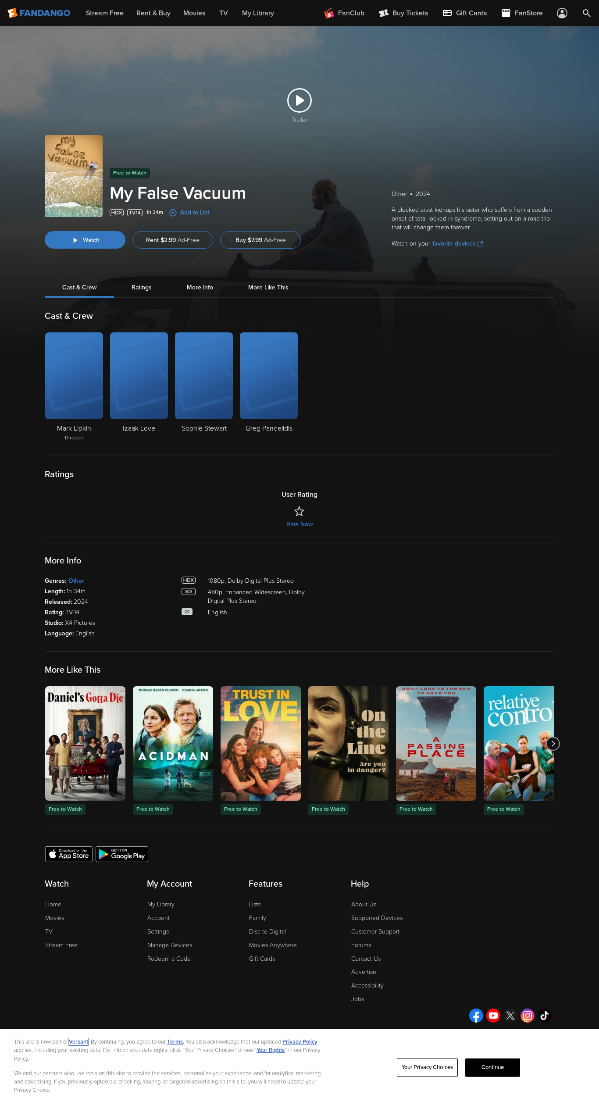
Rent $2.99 (173, 240)
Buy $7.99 (260, 240)
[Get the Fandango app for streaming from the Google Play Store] (122, 854)
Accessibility (367, 985)
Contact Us (366, 958)
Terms (175, 1041)
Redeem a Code (169, 958)
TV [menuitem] (223, 13)
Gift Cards (262, 958)
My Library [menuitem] (258, 13)
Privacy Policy (299, 1041)
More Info (200, 287)
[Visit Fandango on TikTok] (544, 1015)
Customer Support (375, 931)
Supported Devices (377, 918)
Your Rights (271, 1050)
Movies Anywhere (273, 945)
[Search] (586, 13)
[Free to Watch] (85, 743)
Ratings (142, 287)
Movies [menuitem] (194, 13)
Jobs (357, 999)
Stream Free (61, 945)
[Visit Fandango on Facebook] (476, 1015)
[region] (299, 1067)
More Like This (268, 287)
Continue (492, 1067)
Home (53, 904)
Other (76, 581)
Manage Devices (169, 945)
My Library (161, 904)
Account (158, 918)
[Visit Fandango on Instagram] (527, 1015)
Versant (78, 1041)
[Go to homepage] (39, 13)
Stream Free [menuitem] (105, 13)
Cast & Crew (79, 287)
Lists (254, 904)
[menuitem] (464, 13)
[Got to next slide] (553, 743)
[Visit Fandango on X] (510, 1015)
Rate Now (299, 524)
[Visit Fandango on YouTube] (493, 1015)
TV (49, 931)
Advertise (363, 972)
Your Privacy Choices (427, 1067)
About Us (363, 904)
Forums (361, 945)
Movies (54, 918)
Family (257, 918)
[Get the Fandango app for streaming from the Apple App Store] (69, 854)
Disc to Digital (267, 931)
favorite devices (454, 243)
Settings (158, 931)
